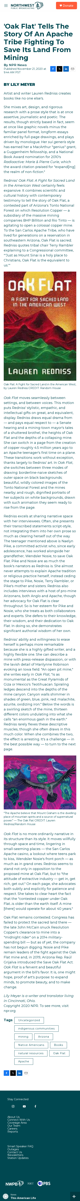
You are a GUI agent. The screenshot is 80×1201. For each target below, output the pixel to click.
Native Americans (31, 1045)
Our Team (13, 1125)
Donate (68, 5)
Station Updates (17, 1158)
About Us (13, 1117)
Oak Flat (59, 1053)
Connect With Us (18, 1119)
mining (23, 1036)
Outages (13, 1149)
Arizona (43, 1036)
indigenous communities (36, 1028)
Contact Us (14, 1152)
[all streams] (75, 1196)
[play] (5, 1196)
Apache (23, 1061)
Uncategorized (29, 1020)
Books (58, 1045)
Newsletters (15, 1155)
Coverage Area (17, 1122)
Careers (12, 1128)
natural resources (31, 1053)
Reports (12, 1131)
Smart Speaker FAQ (20, 1146)
